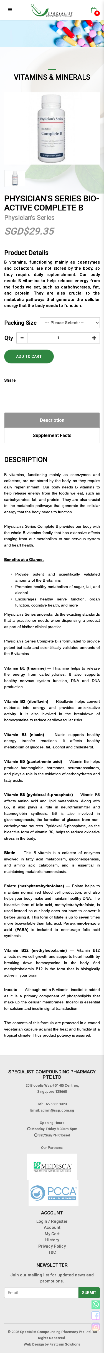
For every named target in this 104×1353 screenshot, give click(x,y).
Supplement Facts (52, 435)
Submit (89, 1292)
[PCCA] (53, 1193)
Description (52, 420)
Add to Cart (29, 356)
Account (52, 1227)
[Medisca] (52, 1167)
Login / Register (52, 1221)
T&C (52, 1252)
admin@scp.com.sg (57, 1110)
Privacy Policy (52, 1246)
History (52, 1239)
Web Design (34, 1344)
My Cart (52, 1233)
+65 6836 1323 (55, 1104)
